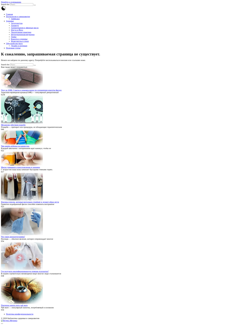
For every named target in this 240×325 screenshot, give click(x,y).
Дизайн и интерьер (19, 46)
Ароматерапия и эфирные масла (24, 28)
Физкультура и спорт (20, 41)
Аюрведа (15, 25)
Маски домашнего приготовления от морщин (20, 167)
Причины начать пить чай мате (14, 305)
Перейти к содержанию (11, 2)
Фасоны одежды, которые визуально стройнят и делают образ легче (30, 202)
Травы (13, 37)
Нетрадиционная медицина (22, 34)
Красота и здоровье (19, 39)
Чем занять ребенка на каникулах (15, 146)
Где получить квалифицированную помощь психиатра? (25, 271)
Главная (9, 14)
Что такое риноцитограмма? (13, 237)
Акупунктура (16, 23)
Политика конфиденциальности (19, 314)
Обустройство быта (14, 43)
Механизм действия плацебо (13, 125)
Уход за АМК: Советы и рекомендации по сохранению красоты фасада (31, 90)
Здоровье (10, 21)
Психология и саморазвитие (18, 16)
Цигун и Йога (17, 30)
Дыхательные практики (21, 32)
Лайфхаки (15, 19)
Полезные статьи (13, 48)
